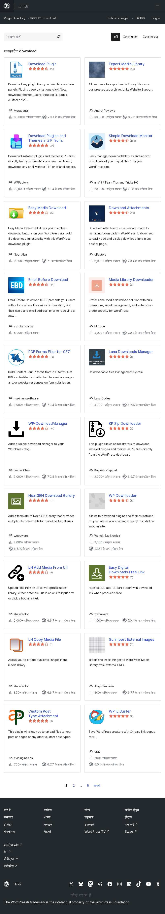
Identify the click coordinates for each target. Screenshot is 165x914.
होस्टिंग (8, 824)
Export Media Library (126, 64)
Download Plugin (42, 64)
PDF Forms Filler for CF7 (49, 352)
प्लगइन (48, 824)
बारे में (7, 810)
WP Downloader (122, 495)
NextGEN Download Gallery (51, 495)
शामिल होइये (132, 810)
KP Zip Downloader (125, 423)
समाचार (8, 817)
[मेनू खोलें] (158, 6)
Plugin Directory (14, 18)
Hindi (17, 884)
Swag (131, 831)
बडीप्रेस (11, 866)
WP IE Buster (120, 711)
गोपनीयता (9, 831)
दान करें (131, 824)
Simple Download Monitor (131, 136)
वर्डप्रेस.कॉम (13, 845)
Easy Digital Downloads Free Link (127, 569)
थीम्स (47, 817)
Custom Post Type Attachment (43, 713)
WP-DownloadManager (48, 423)
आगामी (97, 785)
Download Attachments (129, 208)
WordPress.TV (97, 831)
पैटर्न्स (47, 831)
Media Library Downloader (131, 280)
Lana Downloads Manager (131, 352)
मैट (7, 852)
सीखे (87, 810)
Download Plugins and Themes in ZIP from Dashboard (47, 138)
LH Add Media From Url (48, 567)
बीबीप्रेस (11, 859)
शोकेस (48, 810)
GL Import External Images (131, 639)
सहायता (89, 817)
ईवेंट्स (128, 817)
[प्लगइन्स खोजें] (59, 37)
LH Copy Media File (44, 639)
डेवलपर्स (89, 824)
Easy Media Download (47, 208)
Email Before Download (48, 280)
